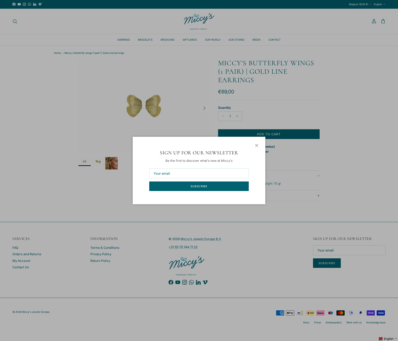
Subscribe (199, 186)
